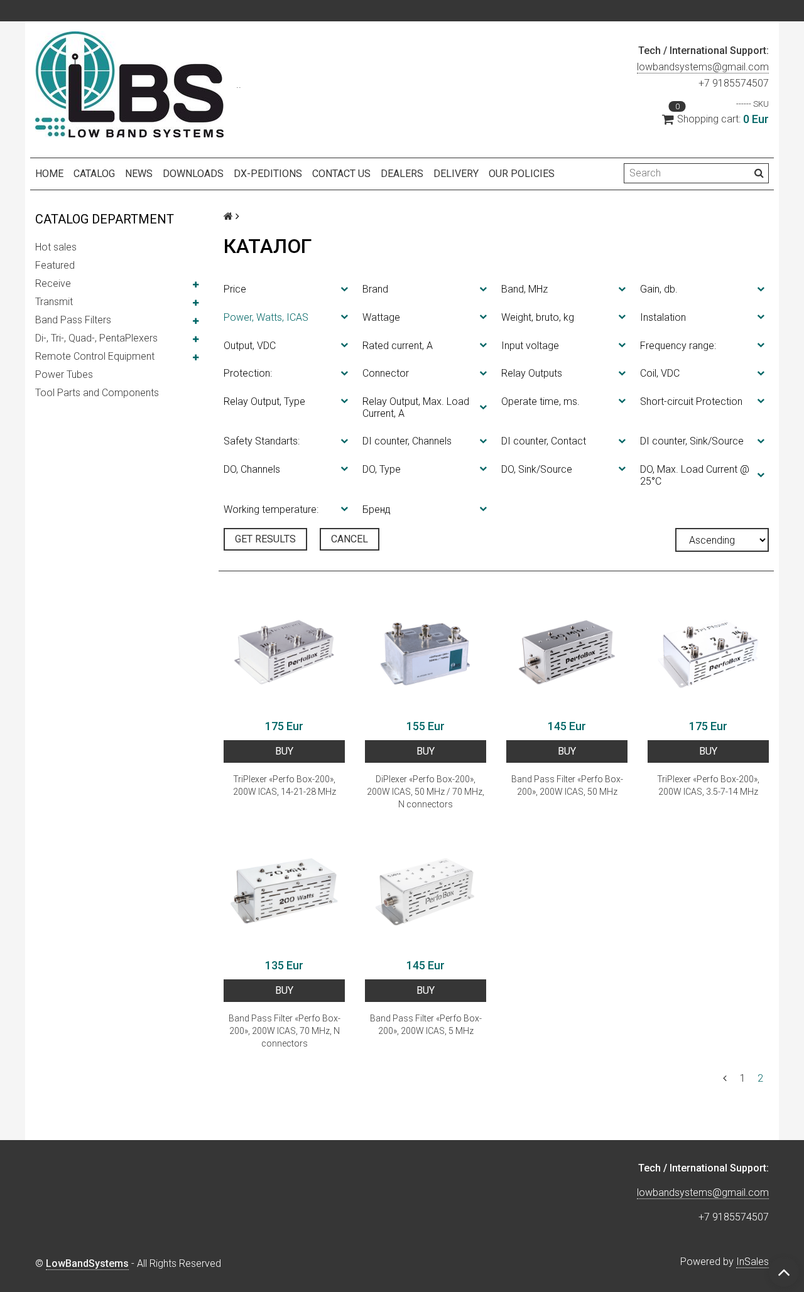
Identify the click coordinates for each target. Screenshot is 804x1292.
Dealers (402, 174)
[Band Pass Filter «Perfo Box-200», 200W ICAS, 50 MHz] (566, 652)
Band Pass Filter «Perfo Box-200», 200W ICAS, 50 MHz (567, 785)
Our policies (522, 174)
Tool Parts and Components (97, 393)
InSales (752, 1262)
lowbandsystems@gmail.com (703, 67)
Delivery (456, 174)
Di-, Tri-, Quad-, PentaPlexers (96, 338)
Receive (53, 283)
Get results (265, 539)
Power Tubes (64, 374)
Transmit (54, 302)
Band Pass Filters (73, 320)
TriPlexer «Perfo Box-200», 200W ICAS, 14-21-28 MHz (284, 785)
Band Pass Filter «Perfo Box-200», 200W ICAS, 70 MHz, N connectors (284, 1030)
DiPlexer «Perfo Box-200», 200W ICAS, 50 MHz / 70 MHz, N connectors (425, 791)
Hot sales (56, 247)
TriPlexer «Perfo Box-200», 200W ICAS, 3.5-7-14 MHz (708, 785)
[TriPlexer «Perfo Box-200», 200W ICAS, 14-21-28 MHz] (284, 652)
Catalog (94, 174)
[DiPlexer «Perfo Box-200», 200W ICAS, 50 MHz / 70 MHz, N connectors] (425, 652)
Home (49, 174)
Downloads (193, 174)
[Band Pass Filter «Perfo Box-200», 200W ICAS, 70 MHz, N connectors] (284, 891)
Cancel (349, 539)
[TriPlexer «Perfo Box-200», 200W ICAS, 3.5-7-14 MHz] (708, 652)
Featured (55, 265)
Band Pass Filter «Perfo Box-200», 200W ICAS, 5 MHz (426, 1024)
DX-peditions (268, 174)
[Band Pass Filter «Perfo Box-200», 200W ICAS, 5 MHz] (425, 891)
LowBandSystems (87, 1263)
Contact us (341, 174)
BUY (284, 751)
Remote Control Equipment (95, 356)
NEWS (139, 174)
